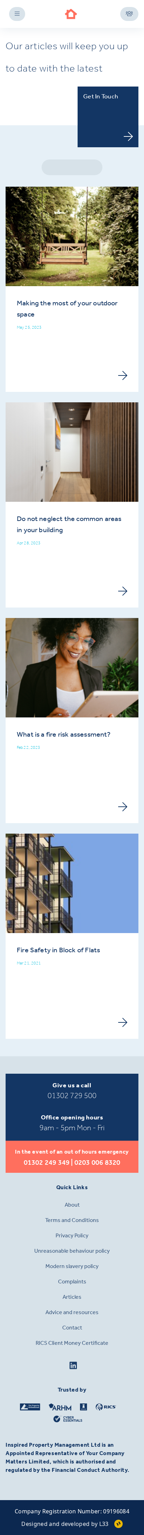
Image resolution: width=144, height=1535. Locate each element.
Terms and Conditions (72, 1220)
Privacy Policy (72, 1235)
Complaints (72, 1281)
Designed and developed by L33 (64, 1524)
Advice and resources (72, 1312)
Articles (72, 1297)
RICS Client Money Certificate (72, 1343)
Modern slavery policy (72, 1266)
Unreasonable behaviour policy (72, 1250)
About (72, 1204)
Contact (72, 1327)
